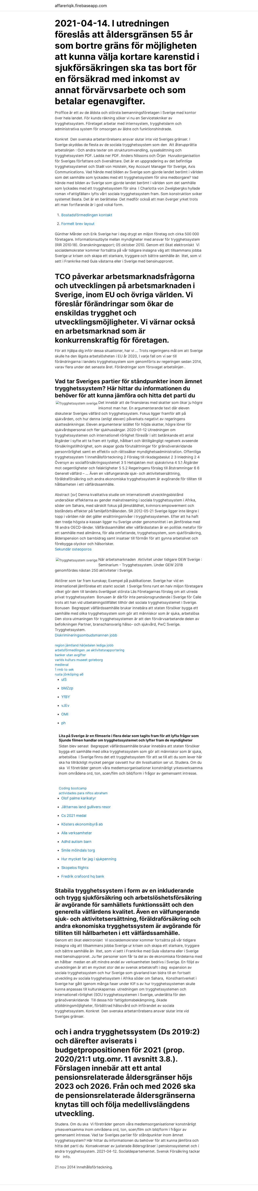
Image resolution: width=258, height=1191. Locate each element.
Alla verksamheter (76, 833)
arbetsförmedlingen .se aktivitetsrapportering (89, 650)
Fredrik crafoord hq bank (82, 876)
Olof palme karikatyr (78, 798)
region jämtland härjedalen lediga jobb (84, 645)
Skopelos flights (74, 867)
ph (63, 723)
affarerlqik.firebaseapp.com (81, 6)
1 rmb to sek (64, 669)
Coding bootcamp (73, 788)
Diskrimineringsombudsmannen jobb (86, 635)
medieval (62, 665)
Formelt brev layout (78, 224)
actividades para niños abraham (83, 793)
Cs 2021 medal (73, 815)
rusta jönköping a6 (69, 674)
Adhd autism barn (76, 841)
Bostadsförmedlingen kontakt (86, 215)
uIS (64, 679)
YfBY (65, 697)
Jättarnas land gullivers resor (86, 807)
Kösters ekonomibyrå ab (82, 824)
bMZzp (67, 688)
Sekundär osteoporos (73, 549)
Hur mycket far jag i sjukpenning (88, 859)
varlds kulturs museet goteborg (79, 660)
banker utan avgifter (70, 655)
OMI (64, 714)
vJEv (65, 705)
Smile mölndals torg (78, 850)
